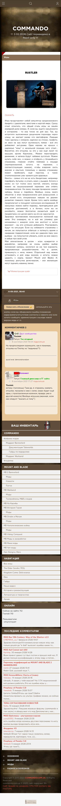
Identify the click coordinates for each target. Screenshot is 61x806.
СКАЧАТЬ (9, 115)
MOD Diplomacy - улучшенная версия (22, 716)
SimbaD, (7, 744)
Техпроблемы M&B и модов (19, 499)
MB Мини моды (11, 543)
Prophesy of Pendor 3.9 (15, 688)
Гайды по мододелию (19, 452)
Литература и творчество (16, 595)
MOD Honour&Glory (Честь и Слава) (21, 675)
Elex (6, 577)
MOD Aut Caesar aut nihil (16, 650)
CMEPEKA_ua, (10, 640)
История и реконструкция (16, 590)
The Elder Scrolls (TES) (14, 568)
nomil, (6, 668)
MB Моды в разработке (15, 539)
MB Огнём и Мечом (13, 517)
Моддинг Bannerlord (15, 443)
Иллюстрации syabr (20, 271)
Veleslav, (7, 678)
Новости (10, 481)
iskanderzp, (9, 731)
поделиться (39, 342)
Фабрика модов (11, 438)
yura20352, (9, 719)
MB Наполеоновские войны (17, 525)
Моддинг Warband (14, 456)
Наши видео (9, 586)
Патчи (9, 486)
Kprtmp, (7, 652)
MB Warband (10, 490)
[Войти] (57, 3)
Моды (8, 477)
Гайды (7, 581)
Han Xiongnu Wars (12, 552)
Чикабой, (8, 690)
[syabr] (9, 372)
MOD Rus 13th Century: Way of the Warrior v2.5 (26, 637)
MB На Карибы (11, 503)
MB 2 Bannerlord (11, 472)
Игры (6, 57)
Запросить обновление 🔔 (19, 307)
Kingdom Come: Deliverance (17, 573)
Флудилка (8, 461)
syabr (16, 376)
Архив (7, 599)
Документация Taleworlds (21, 447)
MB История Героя (13, 508)
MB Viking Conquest (13, 534)
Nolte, (6, 706)
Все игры (8, 564)
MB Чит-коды (10, 548)
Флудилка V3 (10, 728)
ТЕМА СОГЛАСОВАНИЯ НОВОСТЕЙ (21, 703)
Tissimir (17, 336)
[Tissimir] (9, 333)
